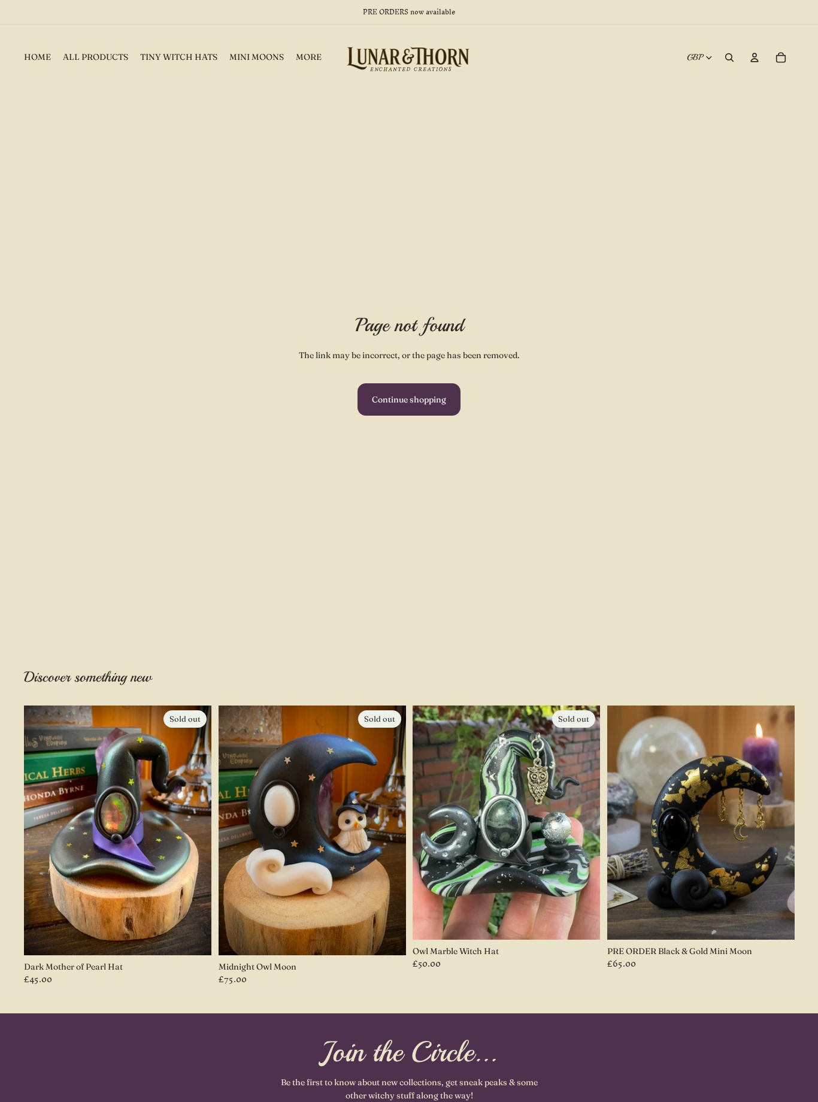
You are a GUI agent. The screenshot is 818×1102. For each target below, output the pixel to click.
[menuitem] (309, 57)
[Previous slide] (431, 823)
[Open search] (729, 57)
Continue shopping (409, 399)
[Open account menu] (754, 57)
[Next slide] (582, 823)
